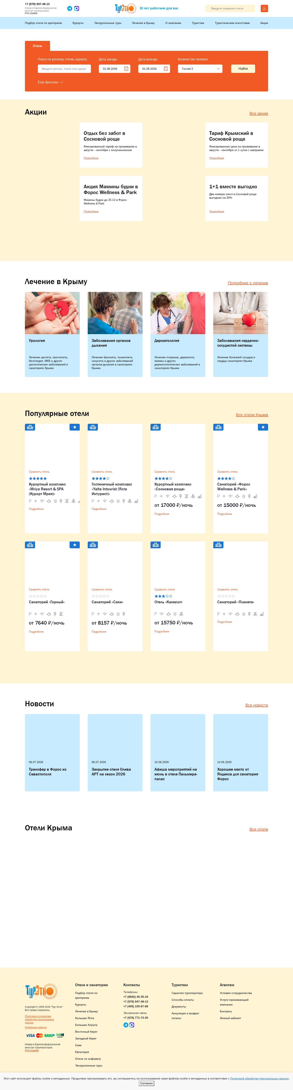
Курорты (78, 23)
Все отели (259, 829)
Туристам (198, 23)
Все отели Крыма (252, 415)
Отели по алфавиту (88, 1058)
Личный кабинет (230, 1018)
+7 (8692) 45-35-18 (135, 996)
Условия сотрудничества (236, 993)
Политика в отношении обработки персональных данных (39, 1019)
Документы (179, 1006)
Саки (78, 1045)
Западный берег (85, 1038)
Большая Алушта (86, 1024)
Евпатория (82, 1052)
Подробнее (36, 508)
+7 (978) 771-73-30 (135, 1017)
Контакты (226, 1011)
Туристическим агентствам (232, 23)
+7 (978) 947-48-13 (37, 4)
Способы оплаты (183, 999)
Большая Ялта (84, 1018)
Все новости (256, 705)
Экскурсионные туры (107, 23)
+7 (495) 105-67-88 (135, 1006)
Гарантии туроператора (187, 993)
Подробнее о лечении (248, 283)
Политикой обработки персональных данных (259, 1078)
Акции (264, 23)
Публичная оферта (36, 1027)
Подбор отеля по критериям (43, 23)
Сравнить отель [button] (39, 471)
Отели (37, 46)
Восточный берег (86, 1031)
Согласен (146, 1083)
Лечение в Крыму (143, 23)
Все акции (259, 113)
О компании (173, 23)
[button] (58, 82)
